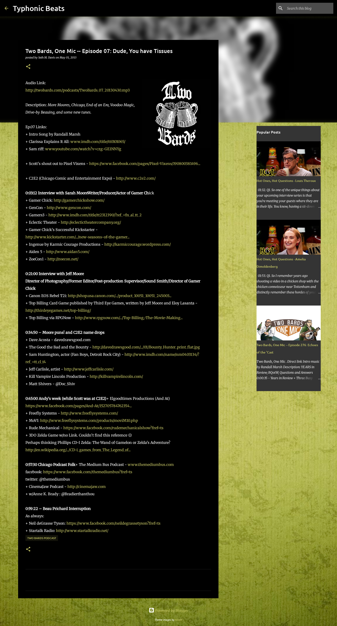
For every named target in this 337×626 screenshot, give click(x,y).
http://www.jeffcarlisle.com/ (88, 369)
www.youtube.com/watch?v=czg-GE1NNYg (83, 149)
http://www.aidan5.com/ (67, 251)
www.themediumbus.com (151, 464)
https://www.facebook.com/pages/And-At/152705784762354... (78, 405)
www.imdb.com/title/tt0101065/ (97, 141)
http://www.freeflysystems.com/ (89, 413)
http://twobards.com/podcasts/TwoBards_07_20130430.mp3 (77, 90)
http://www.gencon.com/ (69, 207)
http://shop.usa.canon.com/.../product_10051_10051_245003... (119, 295)
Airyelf (178, 619)
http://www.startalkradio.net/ (82, 530)
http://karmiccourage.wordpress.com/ (137, 244)
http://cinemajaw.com (86, 486)
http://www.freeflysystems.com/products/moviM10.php (89, 420)
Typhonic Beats (39, 8)
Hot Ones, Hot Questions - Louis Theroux (286, 180)
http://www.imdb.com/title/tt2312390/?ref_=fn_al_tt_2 (95, 215)
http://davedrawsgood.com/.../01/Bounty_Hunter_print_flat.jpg (146, 347)
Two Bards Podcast (41, 538)
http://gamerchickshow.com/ (79, 200)
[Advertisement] (242, 198)
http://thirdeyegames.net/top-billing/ (58, 310)
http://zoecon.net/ (62, 259)
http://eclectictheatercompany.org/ (91, 222)
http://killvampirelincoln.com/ (116, 376)
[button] (28, 67)
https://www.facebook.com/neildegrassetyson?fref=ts (113, 523)
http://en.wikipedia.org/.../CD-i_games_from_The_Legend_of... (78, 450)
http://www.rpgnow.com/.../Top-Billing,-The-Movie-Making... (129, 317)
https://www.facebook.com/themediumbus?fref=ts (87, 472)
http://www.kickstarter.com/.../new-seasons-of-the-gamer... (77, 237)
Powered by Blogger (171, 610)
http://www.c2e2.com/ (136, 178)
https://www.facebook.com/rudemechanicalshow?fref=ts (113, 428)
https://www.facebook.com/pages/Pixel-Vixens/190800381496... (144, 163)
